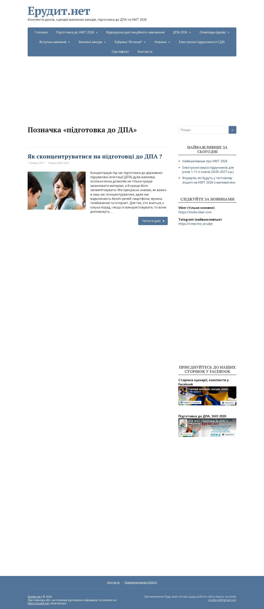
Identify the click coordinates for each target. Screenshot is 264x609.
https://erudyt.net (38, 603)
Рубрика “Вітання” (128, 42)
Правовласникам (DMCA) (140, 582)
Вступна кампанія (52, 42)
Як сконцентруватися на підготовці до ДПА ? (95, 156)
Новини (160, 42)
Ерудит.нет (59, 10)
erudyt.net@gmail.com (222, 600)
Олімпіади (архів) (213, 32)
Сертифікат (120, 51)
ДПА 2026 (180, 32)
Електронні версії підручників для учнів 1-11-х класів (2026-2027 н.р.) (208, 169)
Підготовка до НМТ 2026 (75, 32)
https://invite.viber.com (194, 212)
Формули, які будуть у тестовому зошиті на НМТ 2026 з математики (208, 180)
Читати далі (151, 221)
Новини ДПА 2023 (58, 163)
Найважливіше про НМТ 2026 (204, 161)
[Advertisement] (132, 85)
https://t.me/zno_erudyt (195, 224)
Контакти (145, 51)
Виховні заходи (90, 42)
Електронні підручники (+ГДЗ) (202, 42)
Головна (41, 32)
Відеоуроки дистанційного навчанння (135, 32)
